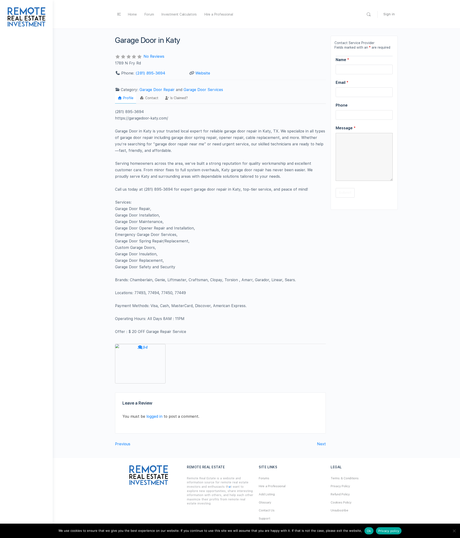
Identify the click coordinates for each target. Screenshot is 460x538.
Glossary (265, 502)
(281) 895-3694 (150, 73)
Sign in (389, 14)
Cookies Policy (341, 502)
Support (264, 518)
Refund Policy (340, 494)
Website (202, 73)
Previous (122, 444)
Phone (342, 105)
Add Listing (267, 494)
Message (346, 128)
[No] (454, 530)
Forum (149, 14)
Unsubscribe (339, 510)
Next (321, 444)
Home (132, 14)
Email (342, 82)
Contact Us (267, 510)
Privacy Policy (340, 486)
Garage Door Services (203, 89)
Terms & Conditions (345, 478)
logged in (154, 416)
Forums (264, 478)
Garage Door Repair (157, 89)
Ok (369, 531)
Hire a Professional (218, 14)
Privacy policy (388, 531)
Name (342, 59)
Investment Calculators (179, 14)
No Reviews (154, 56)
